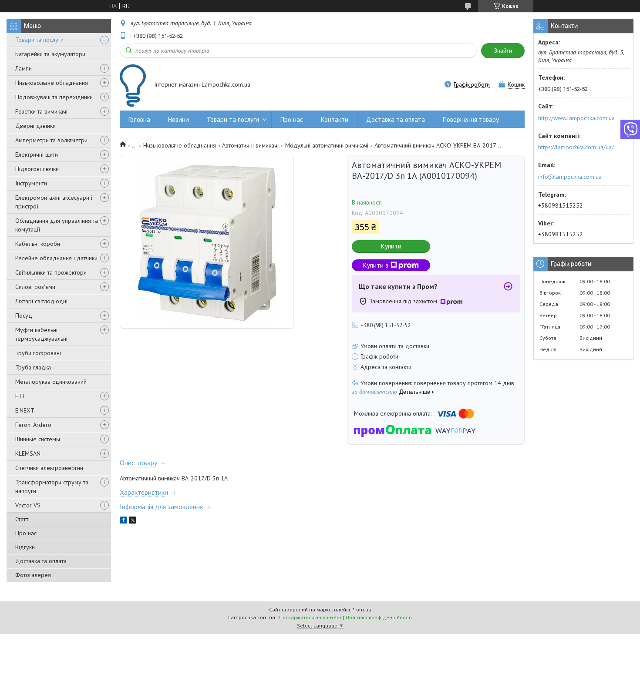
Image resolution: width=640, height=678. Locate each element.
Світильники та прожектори (51, 272)
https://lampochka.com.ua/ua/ (576, 147)
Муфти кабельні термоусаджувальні (41, 334)
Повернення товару (471, 119)
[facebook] (123, 521)
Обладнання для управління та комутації (56, 225)
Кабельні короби (37, 244)
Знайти (503, 50)
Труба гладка (33, 367)
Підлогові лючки (37, 169)
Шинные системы (37, 439)
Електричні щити (36, 154)
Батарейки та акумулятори (50, 54)
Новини (178, 119)
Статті (22, 519)
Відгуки (25, 547)
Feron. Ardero (33, 425)
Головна (139, 119)
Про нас (26, 533)
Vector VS (27, 505)
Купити (391, 246)
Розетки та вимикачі (41, 111)
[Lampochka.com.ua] (133, 85)
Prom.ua (361, 609)
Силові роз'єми (35, 287)
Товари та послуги (39, 40)
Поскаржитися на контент (310, 617)
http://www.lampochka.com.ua (576, 118)
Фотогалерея (33, 575)
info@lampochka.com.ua (570, 177)
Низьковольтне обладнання (51, 83)
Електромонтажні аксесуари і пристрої (53, 202)
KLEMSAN (27, 453)
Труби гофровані (38, 353)
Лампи (23, 68)
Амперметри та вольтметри (51, 140)
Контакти (334, 119)
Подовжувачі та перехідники (54, 97)
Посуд (23, 315)
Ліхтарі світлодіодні (41, 301)
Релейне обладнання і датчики (56, 258)
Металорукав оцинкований (51, 382)
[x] (132, 521)
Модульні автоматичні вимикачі (326, 145)
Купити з (375, 265)
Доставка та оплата (41, 561)
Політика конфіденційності (379, 617)
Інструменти (31, 183)
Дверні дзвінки (35, 126)
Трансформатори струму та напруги (51, 486)
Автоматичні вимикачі (250, 145)
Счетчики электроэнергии (49, 468)
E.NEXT (24, 410)
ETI (19, 396)
